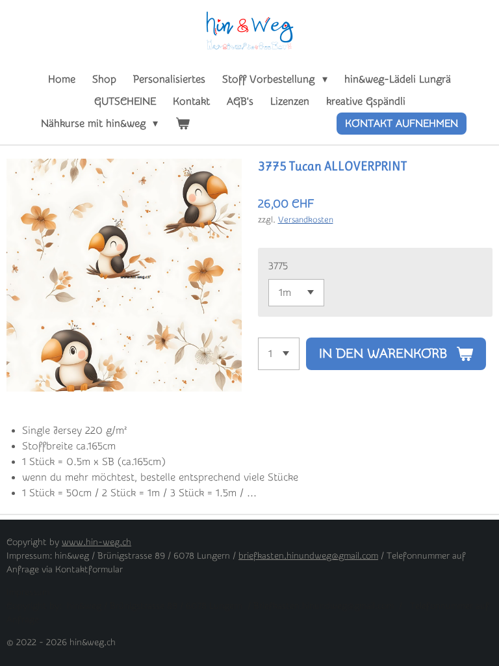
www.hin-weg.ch (96, 542)
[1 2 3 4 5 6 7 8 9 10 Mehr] (279, 354)
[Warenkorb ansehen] (182, 124)
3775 (278, 266)
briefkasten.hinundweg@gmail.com (308, 556)
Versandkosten (305, 219)
